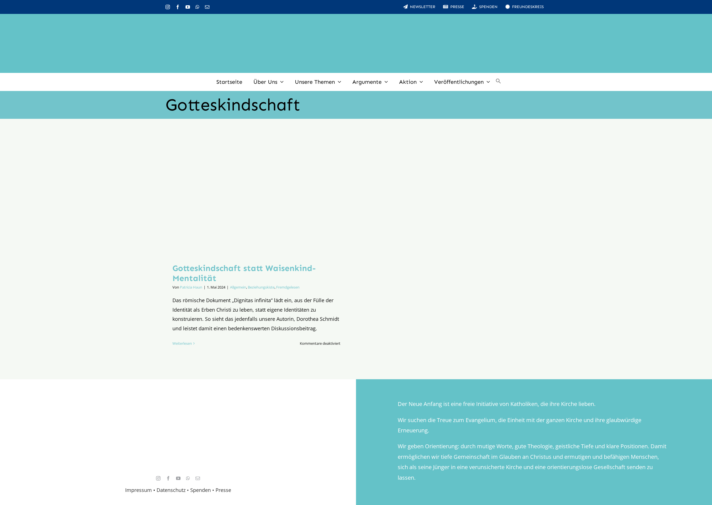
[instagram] (167, 7)
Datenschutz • (173, 490)
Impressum (138, 490)
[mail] (207, 7)
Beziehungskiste (261, 287)
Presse (223, 490)
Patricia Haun (191, 287)
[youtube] (188, 7)
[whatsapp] (197, 7)
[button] (498, 81)
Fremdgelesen (288, 287)
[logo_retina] (179, 409)
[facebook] (177, 7)
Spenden (201, 490)
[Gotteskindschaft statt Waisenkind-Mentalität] (256, 195)
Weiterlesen (182, 343)
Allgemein (238, 287)
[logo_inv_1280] (356, 22)
